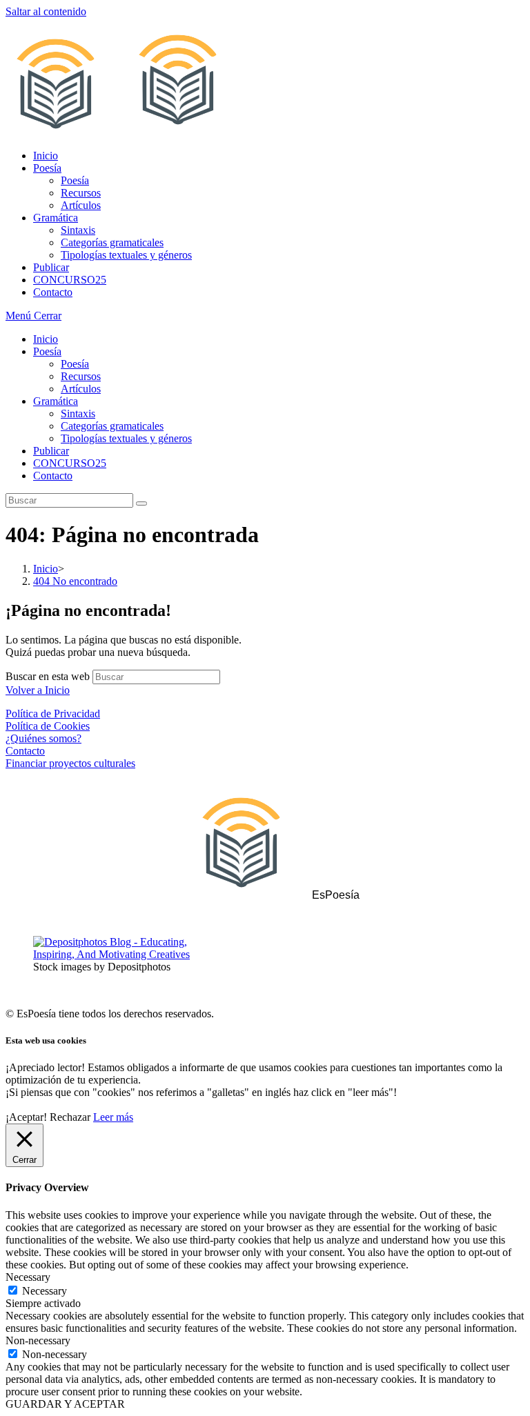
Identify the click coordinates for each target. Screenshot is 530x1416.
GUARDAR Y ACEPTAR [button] (65, 1404)
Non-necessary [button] (38, 1340)
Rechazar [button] (70, 1117)
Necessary (44, 1291)
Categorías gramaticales (112, 426)
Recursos (81, 376)
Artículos (81, 389)
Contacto (52, 475)
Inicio (45, 339)
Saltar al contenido (46, 11)
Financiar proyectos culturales (70, 763)
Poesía (47, 351)
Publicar (51, 451)
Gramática (55, 401)
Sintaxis (78, 413)
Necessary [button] (28, 1277)
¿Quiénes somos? (43, 738)
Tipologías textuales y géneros (126, 438)
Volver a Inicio (38, 690)
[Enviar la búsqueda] (141, 503)
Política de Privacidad (53, 713)
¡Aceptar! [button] (26, 1117)
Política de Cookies (48, 726)
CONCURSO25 (69, 463)
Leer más (113, 1117)
